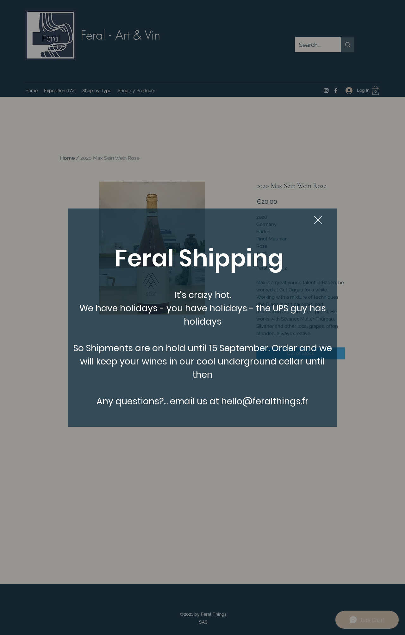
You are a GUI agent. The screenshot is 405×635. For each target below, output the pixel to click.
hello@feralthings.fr (264, 401)
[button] (318, 220)
